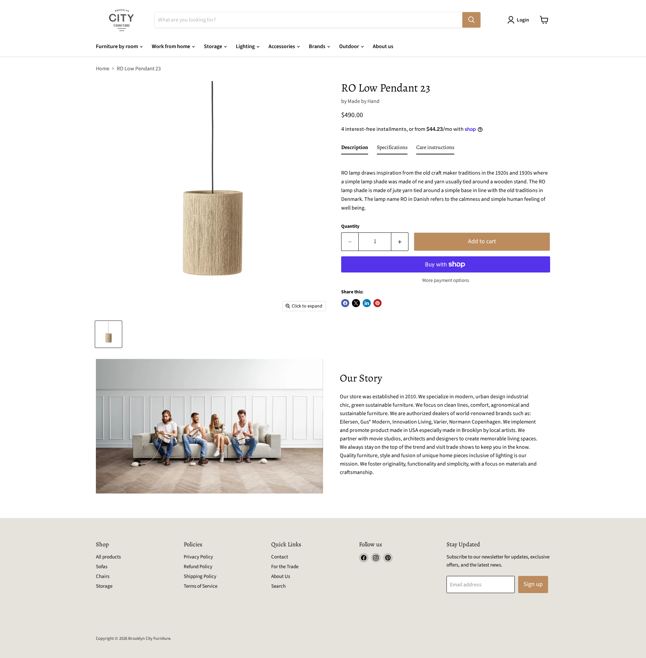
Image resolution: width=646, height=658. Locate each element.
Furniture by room (117, 46)
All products (108, 556)
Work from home (171, 46)
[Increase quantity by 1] (399, 241)
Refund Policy (198, 566)
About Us (280, 576)
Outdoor (349, 46)
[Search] (471, 20)
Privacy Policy (198, 556)
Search (278, 586)
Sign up (533, 584)
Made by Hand (364, 101)
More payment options (445, 280)
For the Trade (284, 566)
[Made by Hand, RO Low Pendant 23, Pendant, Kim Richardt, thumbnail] (108, 334)
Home (102, 69)
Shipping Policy (200, 576)
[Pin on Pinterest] (377, 303)
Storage (213, 46)
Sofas (101, 566)
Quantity (350, 226)
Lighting (246, 46)
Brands (317, 46)
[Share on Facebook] (345, 303)
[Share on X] (356, 303)
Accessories (282, 46)
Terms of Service (200, 586)
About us (383, 46)
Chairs (102, 576)
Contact (279, 556)
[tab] (354, 148)
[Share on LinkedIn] (367, 303)
